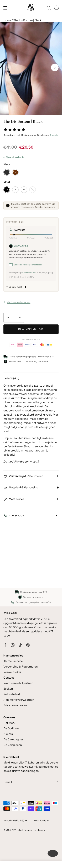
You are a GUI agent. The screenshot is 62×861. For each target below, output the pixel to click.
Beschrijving (11, 378)
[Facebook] (5, 644)
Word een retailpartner (18, 683)
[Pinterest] (28, 644)
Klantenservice (13, 661)
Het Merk (9, 722)
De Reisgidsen (12, 745)
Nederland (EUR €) (13, 820)
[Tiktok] (20, 644)
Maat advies (16, 499)
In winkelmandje (31, 329)
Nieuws (8, 734)
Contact (8, 677)
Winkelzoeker (12, 672)
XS (6, 189)
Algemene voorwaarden (18, 699)
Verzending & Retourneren (25, 476)
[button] (7, 67)
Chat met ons (28, 272)
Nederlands (40, 820)
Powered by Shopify (34, 830)
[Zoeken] (49, 8)
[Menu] (5, 8)
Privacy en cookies (15, 705)
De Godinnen (11, 728)
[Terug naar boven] (53, 853)
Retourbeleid (11, 694)
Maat (6, 182)
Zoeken (8, 688)
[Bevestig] (57, 782)
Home (7, 20)
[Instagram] (12, 644)
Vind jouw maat (14, 287)
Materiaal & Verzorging (23, 487)
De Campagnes (13, 739)
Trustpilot (54, 135)
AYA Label (17, 830)
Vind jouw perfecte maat (18, 302)
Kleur (6, 164)
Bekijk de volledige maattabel (28, 265)
